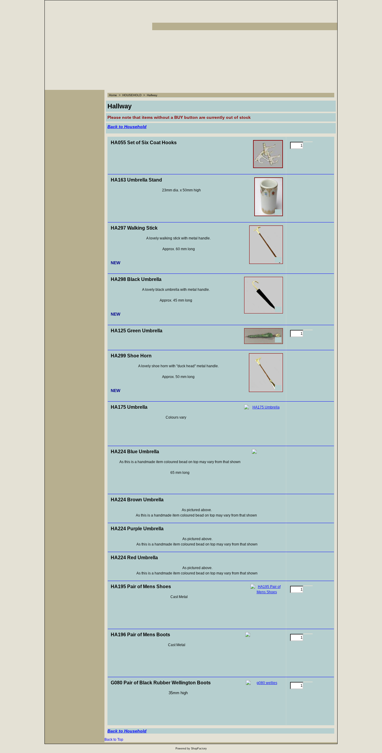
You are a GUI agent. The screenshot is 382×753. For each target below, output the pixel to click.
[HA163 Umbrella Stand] (268, 196)
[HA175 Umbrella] (263, 422)
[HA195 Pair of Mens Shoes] (266, 603)
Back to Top (113, 739)
